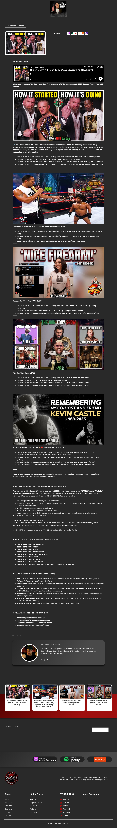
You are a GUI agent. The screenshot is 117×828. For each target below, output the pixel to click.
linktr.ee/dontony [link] (89, 651)
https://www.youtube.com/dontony (37, 625)
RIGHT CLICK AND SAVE (26, 157)
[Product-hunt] (44, 660)
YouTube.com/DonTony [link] (52, 653)
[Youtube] (47, 660)
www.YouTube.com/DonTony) (41, 581)
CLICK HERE (22, 159)
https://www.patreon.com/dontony (50, 591)
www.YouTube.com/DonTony (28, 601)
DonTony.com (80, 583)
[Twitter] (41, 660)
